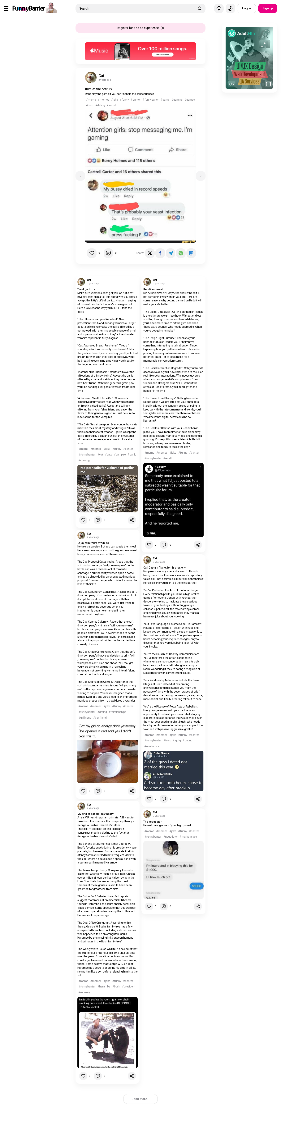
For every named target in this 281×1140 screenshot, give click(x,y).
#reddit (167, 458)
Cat (101, 75)
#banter (136, 99)
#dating (100, 105)
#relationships (117, 711)
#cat (100, 454)
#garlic (132, 454)
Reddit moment (153, 289)
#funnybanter (86, 454)
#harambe (103, 986)
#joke (114, 99)
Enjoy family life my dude (93, 542)
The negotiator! (152, 821)
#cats (108, 454)
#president (128, 986)
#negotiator (170, 836)
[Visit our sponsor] (140, 44)
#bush (116, 986)
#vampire (120, 454)
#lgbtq (177, 740)
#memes (103, 99)
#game (165, 99)
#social (111, 105)
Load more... (140, 1099)
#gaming (177, 99)
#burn (89, 105)
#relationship (152, 746)
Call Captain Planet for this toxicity (164, 567)
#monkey (84, 992)
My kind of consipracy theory (95, 813)
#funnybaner (151, 99)
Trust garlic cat (86, 289)
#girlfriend (84, 717)
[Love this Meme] (92, 253)
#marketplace (188, 836)
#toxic (167, 740)
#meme (91, 99)
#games (189, 99)
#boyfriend (100, 717)
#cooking (84, 460)
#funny (124, 99)
